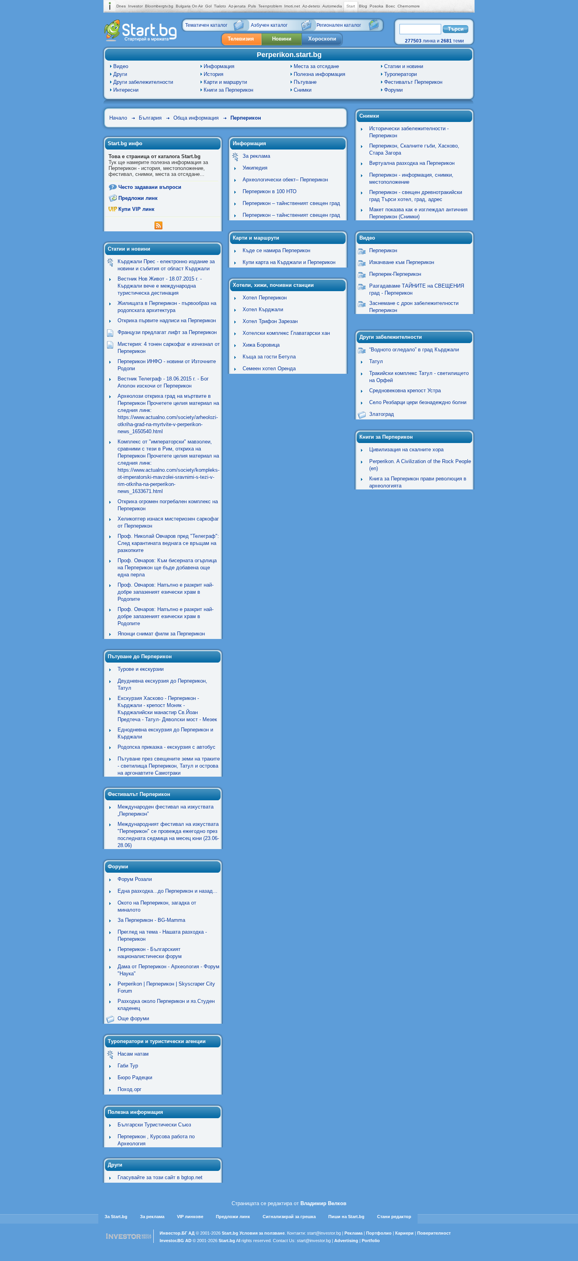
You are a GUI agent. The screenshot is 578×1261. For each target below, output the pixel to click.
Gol (208, 6)
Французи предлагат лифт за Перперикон (167, 332)
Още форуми (133, 1018)
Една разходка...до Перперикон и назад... (167, 891)
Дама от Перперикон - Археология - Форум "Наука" (168, 970)
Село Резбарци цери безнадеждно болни (417, 402)
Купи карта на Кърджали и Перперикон (289, 262)
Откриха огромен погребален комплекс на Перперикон (168, 504)
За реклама (256, 156)
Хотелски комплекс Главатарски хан (286, 333)
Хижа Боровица (261, 345)
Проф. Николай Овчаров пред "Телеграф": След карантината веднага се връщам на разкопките (168, 543)
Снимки (302, 90)
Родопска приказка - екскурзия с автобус (166, 747)
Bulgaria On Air (189, 6)
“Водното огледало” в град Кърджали (414, 350)
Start (350, 6)
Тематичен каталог (206, 25)
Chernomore (409, 6)
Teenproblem (270, 6)
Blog (363, 6)
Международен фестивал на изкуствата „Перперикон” (166, 810)
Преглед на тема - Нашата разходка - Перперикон (162, 935)
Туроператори (400, 74)
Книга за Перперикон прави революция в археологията (417, 482)
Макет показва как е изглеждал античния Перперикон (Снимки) (418, 213)
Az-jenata (237, 6)
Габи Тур (128, 1066)
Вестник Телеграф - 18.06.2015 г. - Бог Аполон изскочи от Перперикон (163, 382)
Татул (376, 361)
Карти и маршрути (225, 82)
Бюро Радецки (135, 1077)
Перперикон (245, 118)
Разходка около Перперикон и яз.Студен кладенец (166, 1004)
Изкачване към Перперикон (401, 262)
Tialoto (220, 6)
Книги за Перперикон (228, 90)
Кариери (404, 1233)
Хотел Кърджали (263, 309)
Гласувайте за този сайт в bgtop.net (160, 1177)
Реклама (353, 1233)
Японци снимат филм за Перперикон (161, 634)
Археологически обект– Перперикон (285, 180)
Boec (390, 6)
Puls (252, 6)
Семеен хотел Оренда (269, 368)
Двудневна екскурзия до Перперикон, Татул (162, 684)
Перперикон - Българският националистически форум (150, 952)
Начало (118, 118)
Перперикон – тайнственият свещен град (291, 203)
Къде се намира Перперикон (276, 250)
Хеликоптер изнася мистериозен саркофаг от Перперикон (168, 522)
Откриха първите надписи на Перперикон (167, 320)
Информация (219, 66)
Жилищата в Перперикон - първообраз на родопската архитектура (167, 306)
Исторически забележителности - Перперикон (409, 132)
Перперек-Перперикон (395, 274)
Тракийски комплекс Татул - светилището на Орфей (419, 376)
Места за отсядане (316, 66)
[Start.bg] (140, 39)
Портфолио (379, 1233)
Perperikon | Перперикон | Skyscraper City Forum (166, 987)
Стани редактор (394, 1216)
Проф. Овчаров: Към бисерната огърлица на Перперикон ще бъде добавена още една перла (167, 568)
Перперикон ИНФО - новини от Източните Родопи (167, 364)
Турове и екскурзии (141, 669)
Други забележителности (143, 82)
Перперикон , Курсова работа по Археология (156, 1140)
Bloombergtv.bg (159, 6)
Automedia (332, 6)
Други (120, 74)
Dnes (121, 6)
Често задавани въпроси (149, 187)
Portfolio (371, 1240)
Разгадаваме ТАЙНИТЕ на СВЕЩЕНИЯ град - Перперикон (416, 289)
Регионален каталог (339, 25)
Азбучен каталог (269, 25)
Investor (135, 6)
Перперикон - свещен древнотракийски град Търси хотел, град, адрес (415, 195)
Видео (120, 66)
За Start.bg (116, 1216)
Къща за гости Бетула (269, 357)
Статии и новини (403, 66)
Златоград (381, 414)
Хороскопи (322, 39)
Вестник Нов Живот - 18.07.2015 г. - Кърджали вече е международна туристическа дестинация (160, 286)
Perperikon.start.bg (289, 55)
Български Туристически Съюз (154, 1125)
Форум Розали (135, 879)
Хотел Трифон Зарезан (270, 321)
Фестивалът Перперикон (413, 82)
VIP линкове (190, 1216)
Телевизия (241, 39)
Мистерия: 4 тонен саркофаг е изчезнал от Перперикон (169, 347)
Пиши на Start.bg (346, 1216)
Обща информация (196, 118)
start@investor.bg (324, 1233)
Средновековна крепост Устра (405, 390)
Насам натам (133, 1054)
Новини (281, 39)
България (150, 118)
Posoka (376, 6)
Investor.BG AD (175, 1240)
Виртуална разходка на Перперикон (412, 163)
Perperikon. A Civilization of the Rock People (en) (420, 464)
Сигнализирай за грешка (289, 1216)
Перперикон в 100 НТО (269, 191)
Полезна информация (319, 74)
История (213, 74)
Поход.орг (130, 1089)
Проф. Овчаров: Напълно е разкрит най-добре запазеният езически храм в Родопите (166, 592)
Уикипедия (255, 168)
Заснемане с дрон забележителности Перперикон (413, 306)
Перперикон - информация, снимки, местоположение (411, 178)
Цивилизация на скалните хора (406, 449)
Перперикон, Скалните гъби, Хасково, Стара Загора (414, 149)
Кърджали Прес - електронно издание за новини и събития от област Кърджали (166, 264)
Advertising (346, 1240)
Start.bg (230, 1233)
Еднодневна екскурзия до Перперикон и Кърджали (165, 733)
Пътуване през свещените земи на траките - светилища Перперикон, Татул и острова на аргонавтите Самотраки (169, 766)
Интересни (125, 90)
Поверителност (434, 1233)
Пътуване (305, 82)
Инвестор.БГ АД (177, 1233)
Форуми (393, 90)
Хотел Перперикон (265, 298)
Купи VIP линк (136, 209)
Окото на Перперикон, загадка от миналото (157, 906)
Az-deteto (311, 6)
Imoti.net (292, 6)
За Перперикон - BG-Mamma (151, 920)
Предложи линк (138, 198)
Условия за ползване (262, 1233)
